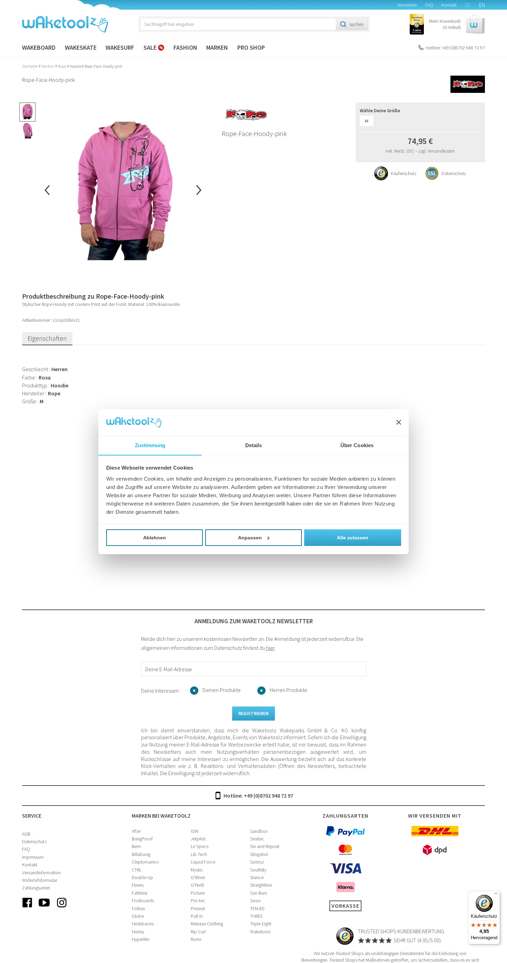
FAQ (429, 5)
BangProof (142, 839)
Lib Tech (199, 854)
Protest (198, 908)
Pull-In (197, 916)
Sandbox (259, 831)
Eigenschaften (47, 338)
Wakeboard (39, 47)
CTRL (136, 870)
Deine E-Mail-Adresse (168, 669)
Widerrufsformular (39, 880)
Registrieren (253, 713)
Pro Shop (251, 47)
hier (270, 647)
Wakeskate (81, 47)
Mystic (197, 870)
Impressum (33, 857)
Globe (138, 916)
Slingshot (259, 854)
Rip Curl (198, 931)
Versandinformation (41, 872)
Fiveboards (143, 900)
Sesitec (257, 839)
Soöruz (257, 862)
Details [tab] (253, 445)
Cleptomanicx (145, 862)
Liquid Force (203, 862)
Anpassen (250, 537)
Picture (198, 893)
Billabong (141, 854)
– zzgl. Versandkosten (435, 151)
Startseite (30, 66)
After (136, 831)
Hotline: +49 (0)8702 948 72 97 (455, 48)
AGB (26, 834)
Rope (62, 66)
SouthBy (258, 870)
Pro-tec (198, 900)
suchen (356, 24)
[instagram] (62, 908)
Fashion (185, 47)
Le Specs (199, 846)
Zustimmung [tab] (150, 445)
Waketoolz (260, 931)
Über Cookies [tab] (357, 445)
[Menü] (496, 895)
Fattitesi (139, 893)
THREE (256, 916)
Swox (255, 900)
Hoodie (75, 66)
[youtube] (44, 908)
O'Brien (198, 877)
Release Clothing (207, 924)
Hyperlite (140, 939)
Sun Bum (258, 893)
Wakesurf (120, 47)
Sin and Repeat (264, 846)
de (468, 4)
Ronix (196, 939)
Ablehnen (154, 537)
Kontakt (449, 5)
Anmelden (407, 5)
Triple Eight (260, 924)
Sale (150, 47)
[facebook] (27, 908)
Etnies (137, 885)
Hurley (138, 931)
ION (194, 831)
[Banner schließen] (398, 422)
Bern (136, 846)
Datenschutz (34, 841)
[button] (457, 24)
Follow (138, 908)
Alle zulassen (352, 537)
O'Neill (197, 885)
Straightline (261, 885)
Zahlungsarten (36, 888)
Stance (257, 877)
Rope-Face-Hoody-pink (103, 66)
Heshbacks (142, 924)
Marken (217, 47)
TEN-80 (257, 908)
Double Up (142, 877)
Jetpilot (198, 839)
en (482, 4)
